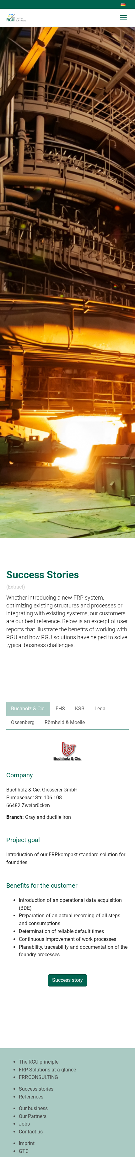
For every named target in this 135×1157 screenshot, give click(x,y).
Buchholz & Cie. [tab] (28, 709)
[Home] (20, 17)
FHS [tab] (60, 709)
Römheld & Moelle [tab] (65, 722)
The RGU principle (38, 1062)
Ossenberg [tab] (23, 722)
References (31, 1097)
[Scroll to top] (114, 1136)
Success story (67, 980)
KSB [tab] (79, 709)
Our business (33, 1108)
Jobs (24, 1124)
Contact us (31, 1132)
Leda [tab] (99, 709)
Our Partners (32, 1116)
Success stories (36, 1089)
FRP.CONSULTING (38, 1077)
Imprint (27, 1143)
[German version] (124, 5)
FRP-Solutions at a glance (47, 1070)
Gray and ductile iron (48, 817)
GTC (24, 1151)
